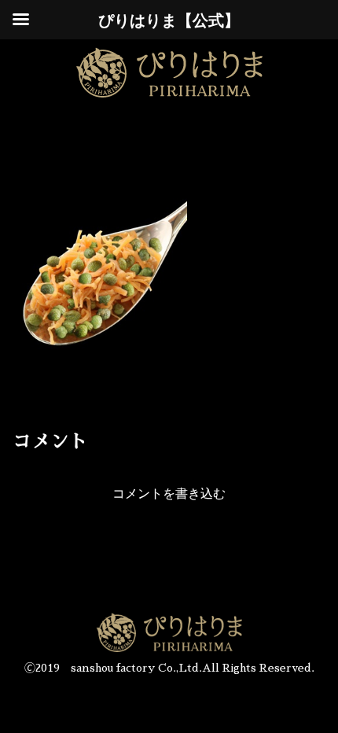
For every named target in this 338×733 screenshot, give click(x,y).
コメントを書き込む (169, 493)
